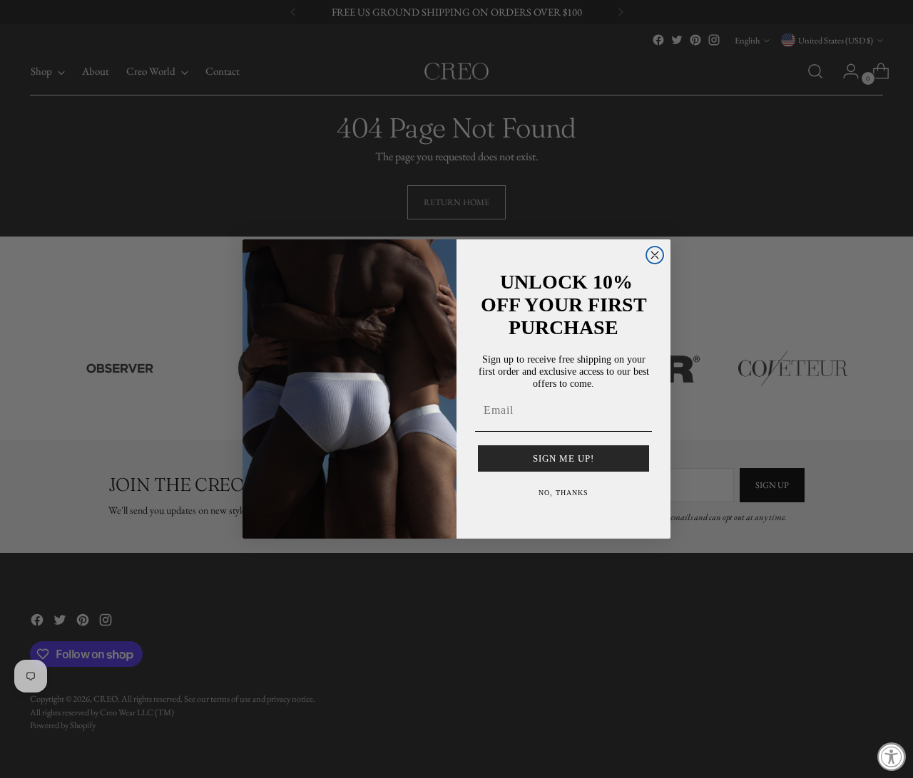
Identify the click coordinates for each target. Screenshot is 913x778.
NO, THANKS (563, 493)
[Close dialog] (654, 255)
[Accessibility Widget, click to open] (891, 756)
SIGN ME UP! (563, 458)
